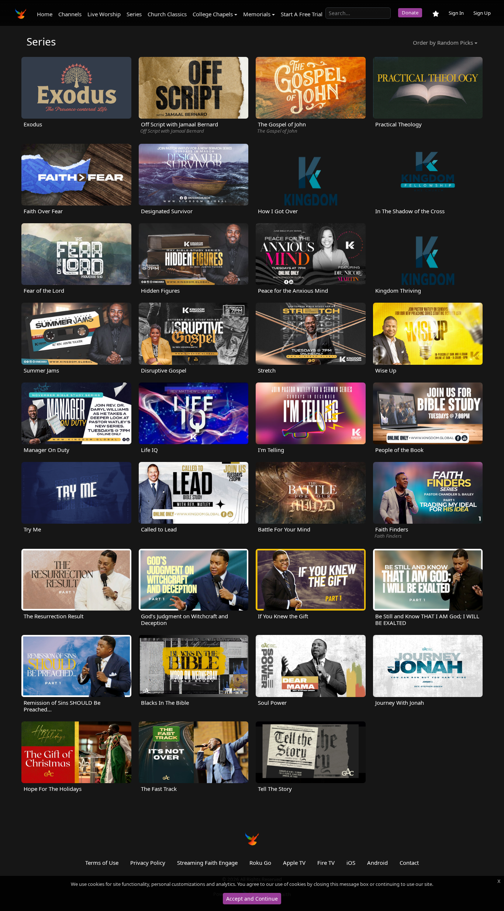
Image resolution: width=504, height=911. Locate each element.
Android (377, 862)
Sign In (456, 13)
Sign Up (482, 13)
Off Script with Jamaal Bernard (172, 131)
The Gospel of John (277, 131)
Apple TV (294, 862)
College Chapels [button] (213, 14)
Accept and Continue (252, 898)
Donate (410, 12)
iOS (350, 862)
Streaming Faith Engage (207, 862)
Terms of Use (101, 862)
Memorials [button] (256, 14)
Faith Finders (388, 536)
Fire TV (326, 862)
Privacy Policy (147, 862)
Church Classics (167, 14)
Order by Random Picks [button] (443, 42)
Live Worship (104, 14)
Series (134, 14)
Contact (409, 862)
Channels (70, 14)
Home (44, 14)
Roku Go (260, 862)
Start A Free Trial (301, 14)
